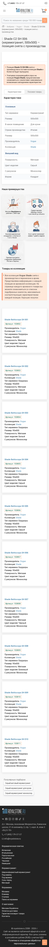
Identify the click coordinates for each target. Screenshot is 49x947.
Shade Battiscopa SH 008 (16, 646)
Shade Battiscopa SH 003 (16, 413)
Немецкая (6, 863)
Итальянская (7, 853)
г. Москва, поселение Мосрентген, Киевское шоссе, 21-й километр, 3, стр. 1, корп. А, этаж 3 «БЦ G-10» (24, 827)
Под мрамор (7, 878)
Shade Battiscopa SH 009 (16, 692)
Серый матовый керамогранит (18, 783)
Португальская (8, 856)
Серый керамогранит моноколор (18, 793)
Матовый (6, 883)
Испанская (6, 850)
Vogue (33, 141)
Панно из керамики (10, 899)
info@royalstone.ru (12, 839)
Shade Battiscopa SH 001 (16, 319)
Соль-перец (7, 880)
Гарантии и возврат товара (13, 914)
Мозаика (5, 892)
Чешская (5, 861)
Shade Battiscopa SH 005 (16, 506)
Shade (33, 147)
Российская (7, 858)
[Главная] (3, 27)
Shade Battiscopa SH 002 (16, 366)
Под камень (7, 875)
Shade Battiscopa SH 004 (16, 459)
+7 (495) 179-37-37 (13, 834)
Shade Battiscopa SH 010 (16, 739)
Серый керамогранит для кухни (18, 788)
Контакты (6, 916)
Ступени (5, 897)
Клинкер (5, 894)
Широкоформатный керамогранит (16, 872)
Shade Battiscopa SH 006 (16, 553)
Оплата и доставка (10, 911)
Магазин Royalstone (10, 908)
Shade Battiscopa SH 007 (16, 599)
